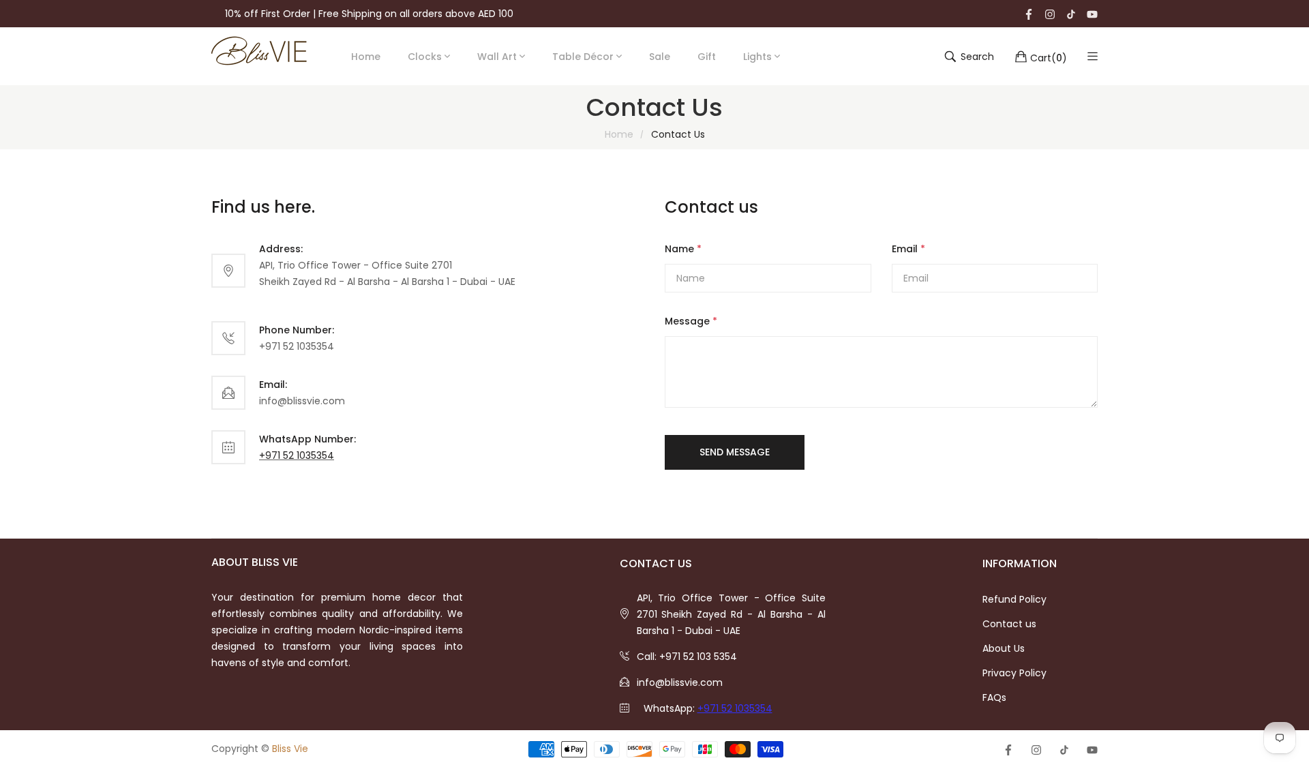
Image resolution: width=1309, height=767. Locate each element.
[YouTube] (1092, 13)
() (1048, 57)
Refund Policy (1014, 599)
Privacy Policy (1014, 673)
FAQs (994, 697)
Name (683, 249)
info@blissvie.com (680, 682)
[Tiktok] (1071, 13)
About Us (1003, 648)
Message (691, 321)
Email (908, 249)
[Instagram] (1049, 13)
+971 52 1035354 (296, 455)
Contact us (1009, 624)
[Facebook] (1028, 13)
